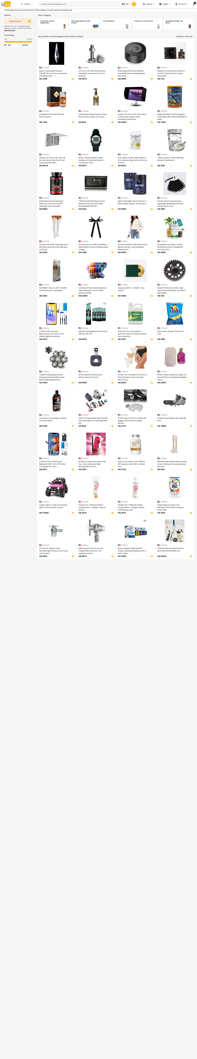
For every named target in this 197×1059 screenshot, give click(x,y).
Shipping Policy (9, 30)
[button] (148, 4)
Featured (188, 36)
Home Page (8, 10)
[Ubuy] (6, 4)
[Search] (134, 4)
